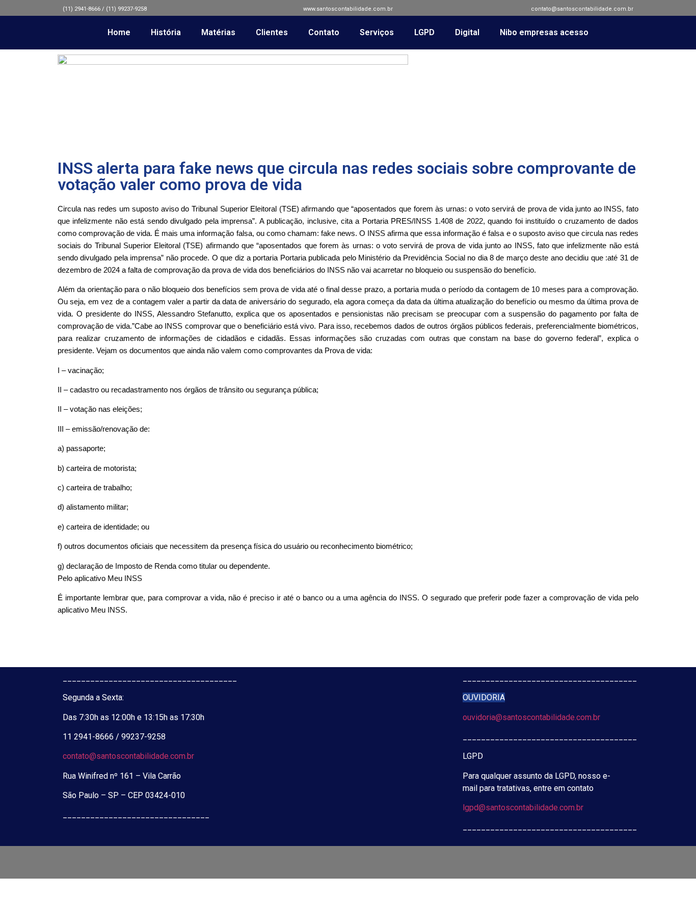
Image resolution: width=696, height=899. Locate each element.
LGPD (424, 32)
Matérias (218, 32)
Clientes (272, 32)
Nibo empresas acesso (544, 32)
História (166, 32)
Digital (467, 32)
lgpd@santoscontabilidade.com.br (523, 807)
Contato (323, 32)
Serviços (377, 32)
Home (119, 32)
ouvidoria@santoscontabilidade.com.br (531, 717)
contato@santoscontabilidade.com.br (128, 756)
